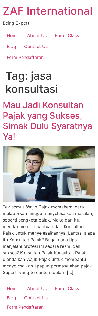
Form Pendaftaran (25, 57)
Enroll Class (67, 35)
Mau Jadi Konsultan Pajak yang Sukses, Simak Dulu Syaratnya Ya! (47, 121)
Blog (11, 46)
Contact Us (36, 46)
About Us (37, 35)
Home (13, 35)
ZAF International (48, 10)
